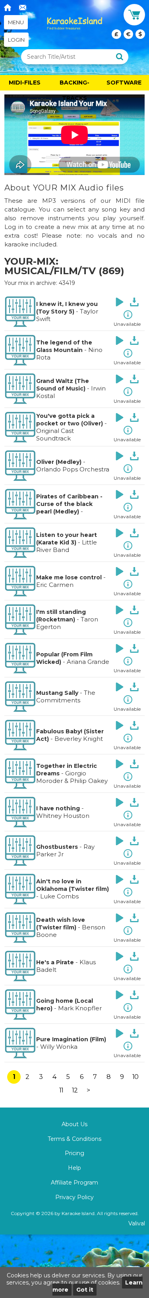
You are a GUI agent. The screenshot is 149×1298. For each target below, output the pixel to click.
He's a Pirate (55, 962)
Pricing (74, 1153)
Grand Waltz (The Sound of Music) (62, 384)
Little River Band (66, 546)
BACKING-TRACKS (74, 84)
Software (123, 82)
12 (74, 1090)
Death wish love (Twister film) (60, 923)
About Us (74, 1124)
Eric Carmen (55, 584)
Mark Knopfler (80, 1008)
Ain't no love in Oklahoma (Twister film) (72, 885)
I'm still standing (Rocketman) (61, 615)
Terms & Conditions (74, 1138)
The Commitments (65, 696)
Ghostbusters (57, 846)
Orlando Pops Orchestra (72, 469)
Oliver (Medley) (58, 461)
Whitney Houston (62, 815)
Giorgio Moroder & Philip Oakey (72, 777)
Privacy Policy (74, 1197)
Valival (136, 1223)
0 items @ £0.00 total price (128, 34)
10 (135, 1077)
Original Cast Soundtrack (55, 434)
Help (74, 1167)
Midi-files (25, 82)
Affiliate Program (74, 1182)
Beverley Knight (78, 738)
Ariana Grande (88, 661)
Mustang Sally (57, 692)
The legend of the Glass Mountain (64, 346)
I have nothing (58, 808)
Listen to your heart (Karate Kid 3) (66, 538)
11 (61, 1090)
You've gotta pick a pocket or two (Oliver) (69, 419)
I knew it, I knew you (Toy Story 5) (67, 307)
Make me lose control (69, 577)
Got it (84, 1289)
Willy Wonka (58, 1046)
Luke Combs (59, 896)
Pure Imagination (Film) (71, 1039)
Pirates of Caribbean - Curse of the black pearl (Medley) (69, 504)
